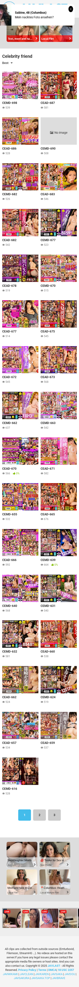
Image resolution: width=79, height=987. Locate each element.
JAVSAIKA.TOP (40, 978)
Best (5, 63)
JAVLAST (54, 965)
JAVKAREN (42, 974)
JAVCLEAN (26, 974)
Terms (42, 970)
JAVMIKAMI (10, 974)
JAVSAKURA (21, 978)
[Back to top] (71, 978)
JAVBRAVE (58, 978)
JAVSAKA (57, 974)
